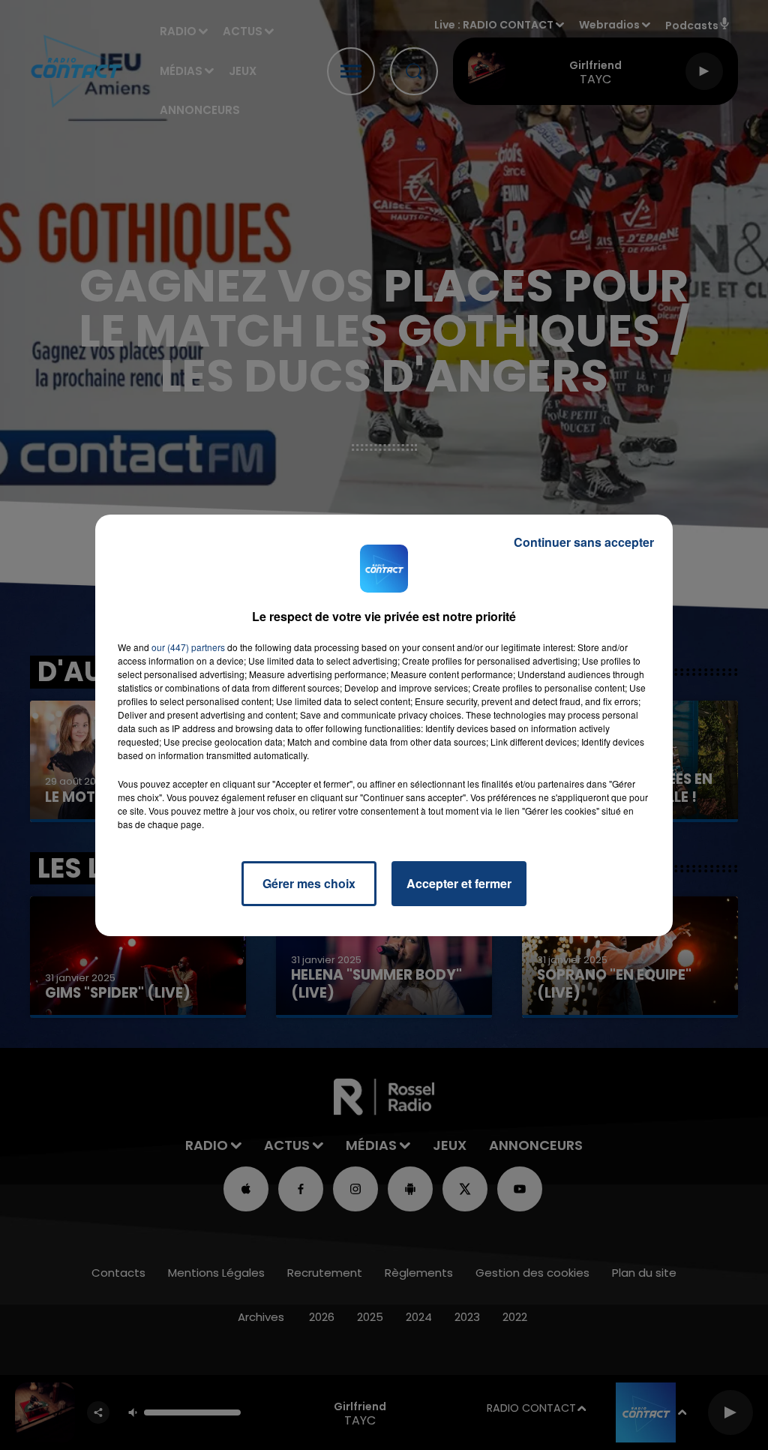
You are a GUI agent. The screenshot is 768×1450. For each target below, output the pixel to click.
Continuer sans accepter (584, 542)
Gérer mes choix (309, 883)
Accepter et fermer (459, 883)
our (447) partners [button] (188, 647)
